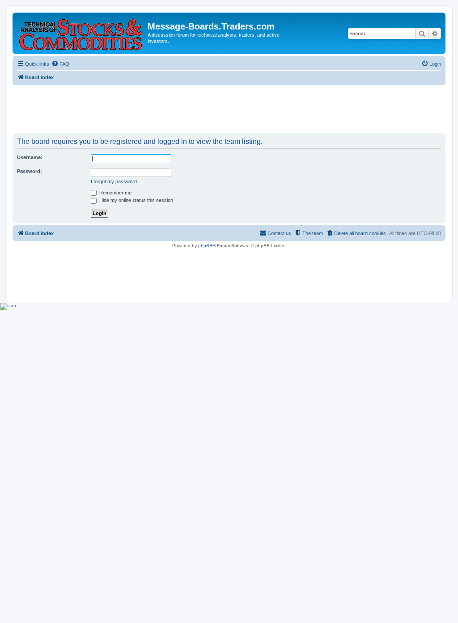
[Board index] (81, 33)
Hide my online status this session (135, 200)
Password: (29, 171)
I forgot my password (114, 181)
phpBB (205, 245)
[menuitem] (60, 64)
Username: (29, 157)
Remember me (114, 192)
